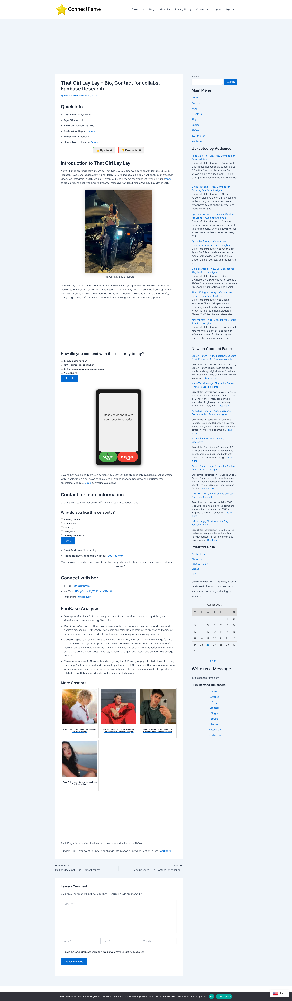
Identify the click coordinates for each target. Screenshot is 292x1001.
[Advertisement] (146, 41)
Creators (137, 9)
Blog (152, 9)
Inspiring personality (73, 535)
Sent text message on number (78, 364)
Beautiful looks (70, 523)
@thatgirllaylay (81, 585)
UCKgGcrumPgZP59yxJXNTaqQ (93, 591)
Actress (196, 103)
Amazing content (71, 519)
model (88, 482)
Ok (211, 996)
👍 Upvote (104, 150)
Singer (91, 131)
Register (230, 9)
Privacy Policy (183, 9)
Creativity (68, 527)
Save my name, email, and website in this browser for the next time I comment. (104, 952)
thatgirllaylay (84, 596)
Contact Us (198, 554)
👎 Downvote (131, 150)
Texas (94, 142)
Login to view (116, 555)
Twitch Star (198, 135)
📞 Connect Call (108, 457)
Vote (68, 540)
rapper (168, 178)
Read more (210, 378)
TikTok (195, 130)
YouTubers (198, 141)
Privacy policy (224, 996)
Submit (69, 378)
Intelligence (69, 531)
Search (195, 76)
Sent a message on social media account (83, 369)
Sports (195, 124)
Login (195, 573)
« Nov (213, 660)
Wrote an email (70, 373)
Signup (196, 568)
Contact (200, 9)
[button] (143, 9)
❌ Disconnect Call (127, 457)
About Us (164, 9)
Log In (217, 9)
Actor (195, 97)
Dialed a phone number (75, 361)
